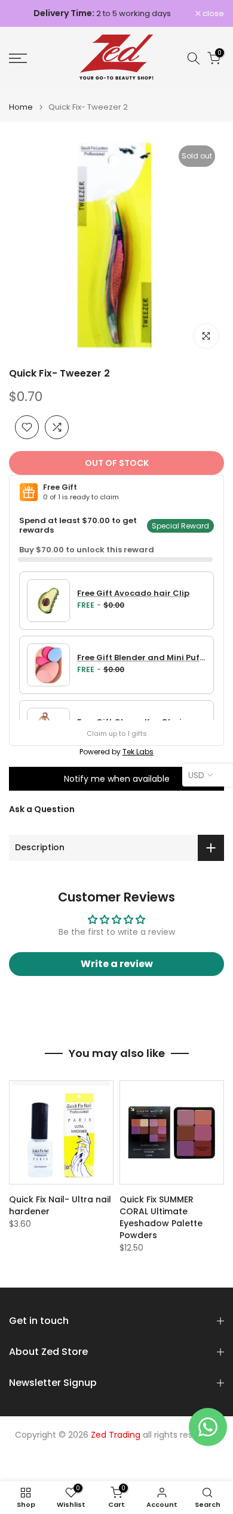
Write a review (117, 964)
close (212, 13)
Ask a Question (42, 809)
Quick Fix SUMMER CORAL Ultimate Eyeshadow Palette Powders (161, 1217)
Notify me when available (117, 779)
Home (21, 107)
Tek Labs (138, 752)
